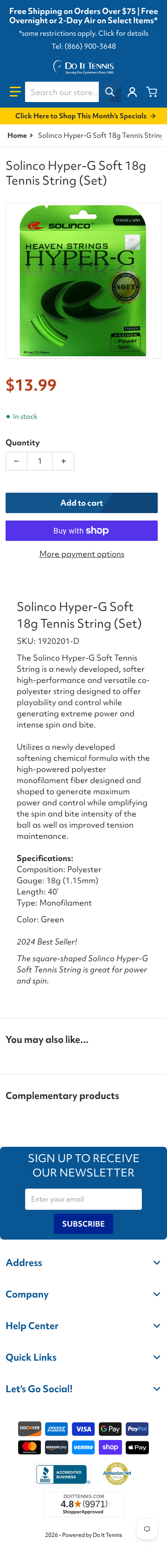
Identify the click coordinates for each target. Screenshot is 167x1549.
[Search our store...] (110, 92)
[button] (15, 92)
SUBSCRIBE (83, 1224)
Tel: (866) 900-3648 (83, 46)
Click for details (123, 33)
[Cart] (151, 92)
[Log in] (132, 92)
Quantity (23, 442)
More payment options (81, 553)
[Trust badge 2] (117, 1474)
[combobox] (73, 92)
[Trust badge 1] (62, 1474)
